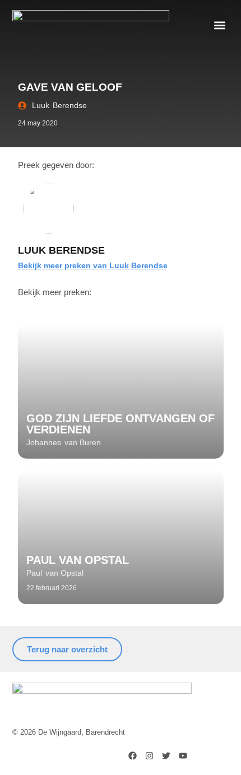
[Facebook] (132, 755)
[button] (220, 25)
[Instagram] (149, 755)
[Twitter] (166, 755)
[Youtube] (183, 755)
